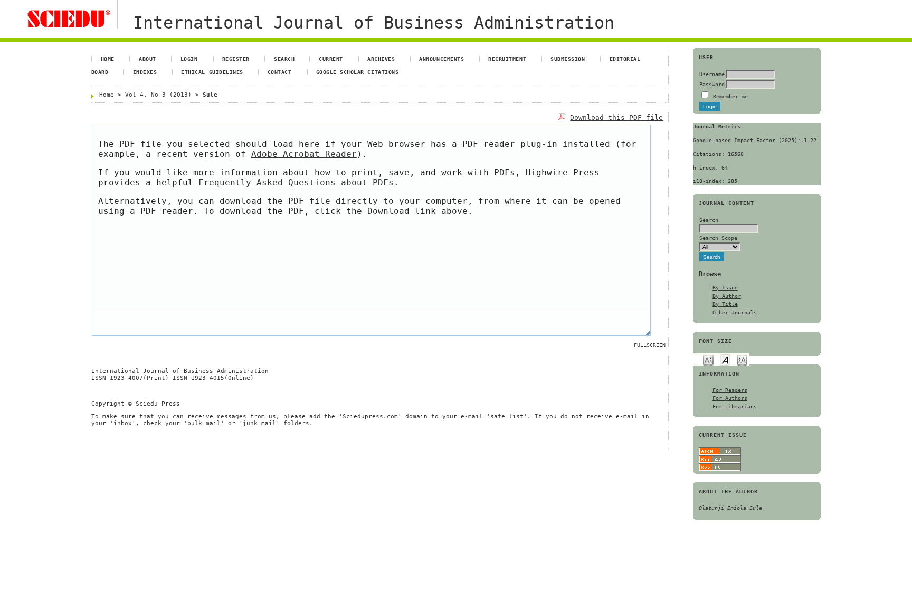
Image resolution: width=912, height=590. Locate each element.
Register (236, 58)
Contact (280, 72)
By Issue (725, 287)
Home (108, 58)
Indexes (145, 72)
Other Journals (734, 312)
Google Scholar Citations (357, 72)
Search (284, 58)
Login (189, 58)
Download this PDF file (616, 117)
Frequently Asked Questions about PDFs (296, 182)
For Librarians (734, 406)
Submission (567, 58)
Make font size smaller (708, 359)
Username (712, 74)
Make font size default (725, 359)
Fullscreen (650, 345)
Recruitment (507, 58)
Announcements (441, 58)
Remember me (730, 96)
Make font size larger (742, 359)
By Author (726, 296)
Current (331, 58)
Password (712, 84)
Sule (210, 94)
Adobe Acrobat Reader (304, 154)
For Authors (729, 398)
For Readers (729, 390)
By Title (725, 304)
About (147, 58)
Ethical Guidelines (212, 72)
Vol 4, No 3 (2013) (158, 94)
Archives (381, 58)
